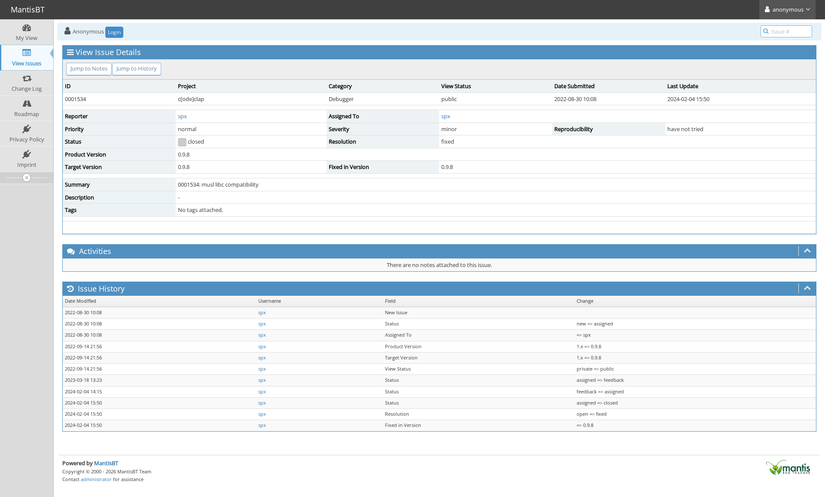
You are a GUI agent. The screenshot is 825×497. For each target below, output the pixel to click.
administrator (96, 479)
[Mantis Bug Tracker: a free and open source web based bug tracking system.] (788, 467)
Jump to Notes (88, 68)
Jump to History (136, 68)
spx (182, 116)
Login (114, 32)
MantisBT (106, 463)
